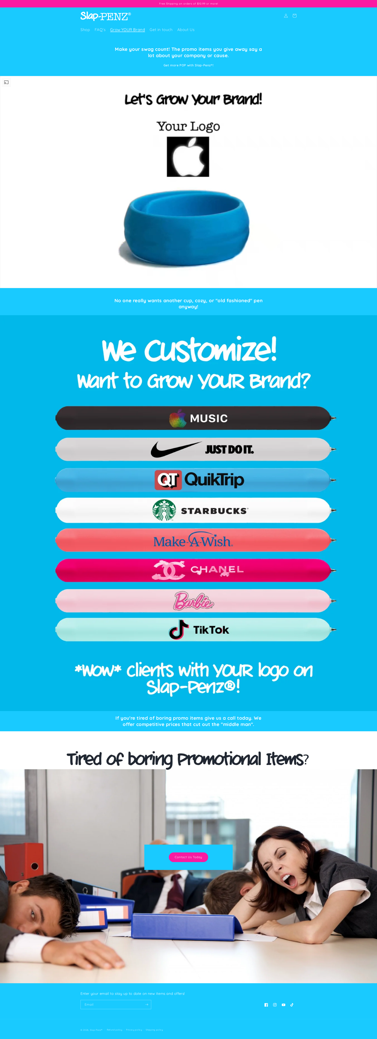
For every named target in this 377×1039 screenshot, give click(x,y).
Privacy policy (134, 1029)
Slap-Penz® (96, 1030)
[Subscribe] (146, 1004)
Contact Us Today (188, 857)
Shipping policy (154, 1029)
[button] (277, 15)
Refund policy (114, 1029)
